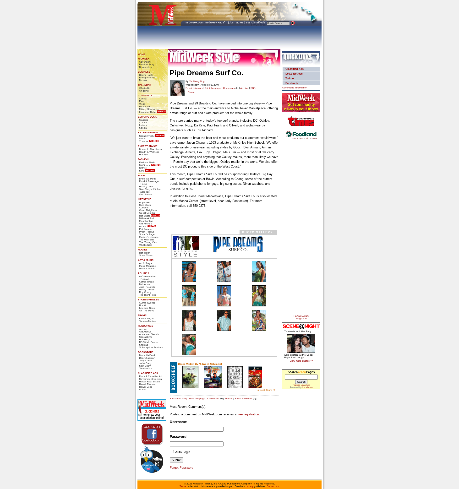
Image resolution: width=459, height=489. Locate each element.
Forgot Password (181, 467)
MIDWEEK (143, 58)
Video (142, 138)
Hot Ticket (144, 252)
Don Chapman (147, 358)
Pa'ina (142, 226)
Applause (144, 202)
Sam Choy (145, 365)
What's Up (144, 88)
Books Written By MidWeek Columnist (200, 364)
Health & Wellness (149, 152)
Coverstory (145, 61)
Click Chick (145, 205)
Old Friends (145, 223)
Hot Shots (144, 215)
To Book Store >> (266, 390)
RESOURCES (145, 326)
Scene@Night (146, 136)
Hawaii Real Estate (149, 381)
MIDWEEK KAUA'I (215, 22)
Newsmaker (145, 67)
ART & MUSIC (145, 260)
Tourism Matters (147, 321)
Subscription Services (151, 347)
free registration (248, 414)
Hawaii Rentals (147, 384)
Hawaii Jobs (145, 387)
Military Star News (148, 109)
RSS (253, 88)
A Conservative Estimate (147, 277)
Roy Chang (145, 292)
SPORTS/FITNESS (148, 299)
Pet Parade (145, 229)
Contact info (146, 337)
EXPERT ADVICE (148, 146)
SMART (143, 168)
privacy (249, 486)
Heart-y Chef (146, 186)
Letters (143, 125)
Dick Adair (144, 284)
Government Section (150, 379)
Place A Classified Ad (150, 376)
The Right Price (147, 294)
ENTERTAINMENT (148, 132)
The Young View (148, 242)
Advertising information (294, 87)
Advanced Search (149, 334)
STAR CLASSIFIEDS (256, 22)
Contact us (273, 486)
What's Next (145, 245)
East (141, 101)
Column (143, 122)
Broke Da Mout (147, 178)
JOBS (231, 22)
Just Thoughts (147, 287)
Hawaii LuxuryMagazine (301, 317)
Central (143, 98)
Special (143, 127)
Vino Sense (145, 194)
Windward (144, 106)
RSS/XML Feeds (148, 342)
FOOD (141, 175)
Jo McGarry (145, 363)
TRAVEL (142, 315)
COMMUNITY (145, 95)
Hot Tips (143, 154)
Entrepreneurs (147, 77)
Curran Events (147, 302)
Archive (143, 329)
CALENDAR (144, 85)
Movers (143, 80)
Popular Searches (301, 385)
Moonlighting (146, 221)
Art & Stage (145, 263)
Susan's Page (147, 234)
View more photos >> (301, 360)
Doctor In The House (150, 149)
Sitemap (143, 344)
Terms (183, 486)
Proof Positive (146, 231)
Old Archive (145, 331)
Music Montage (147, 266)
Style (142, 170)
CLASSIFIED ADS (148, 373)
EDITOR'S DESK (147, 116)
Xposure (143, 141)
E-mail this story (194, 88)
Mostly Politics (146, 289)
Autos (142, 389)
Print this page (213, 88)
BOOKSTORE (145, 352)
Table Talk (144, 191)
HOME (141, 54)
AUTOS (240, 22)
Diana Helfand (147, 355)
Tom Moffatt (145, 368)
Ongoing (144, 90)
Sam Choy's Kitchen (150, 189)
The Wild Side (146, 239)
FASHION (143, 159)
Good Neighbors (148, 210)
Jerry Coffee (146, 360)
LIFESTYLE (144, 199)
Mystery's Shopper (149, 237)
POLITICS (143, 273)
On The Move (146, 310)
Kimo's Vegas (146, 318)
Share (191, 92)
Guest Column (147, 213)
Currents (143, 207)
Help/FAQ (144, 339)
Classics (143, 120)
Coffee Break (146, 281)
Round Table (146, 75)
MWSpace (144, 165)
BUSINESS (144, 72)
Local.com (307, 387)
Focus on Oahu (147, 112)
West (142, 104)
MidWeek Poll (146, 218)
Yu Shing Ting (197, 81)
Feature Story (146, 64)
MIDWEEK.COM (194, 22)
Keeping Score (147, 308)
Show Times (146, 255)
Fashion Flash (147, 162)
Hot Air (142, 305)
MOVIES (143, 249)
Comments (229, 88)
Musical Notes (146, 268)
